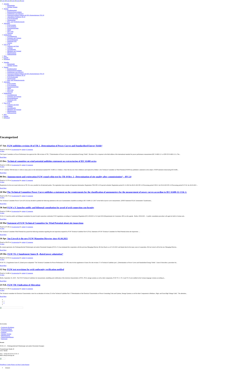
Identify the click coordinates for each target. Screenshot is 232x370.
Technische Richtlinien (7, 327)
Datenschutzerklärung (7, 337)
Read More (3, 157)
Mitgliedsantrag (5, 335)
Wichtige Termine (6, 334)
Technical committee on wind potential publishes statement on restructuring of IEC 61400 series (51, 161)
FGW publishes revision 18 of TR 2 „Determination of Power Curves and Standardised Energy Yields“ (54, 146)
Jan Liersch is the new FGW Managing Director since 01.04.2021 (37, 238)
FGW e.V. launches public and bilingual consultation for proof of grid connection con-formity (50, 207)
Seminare (3, 332)
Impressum (4, 339)
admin (23, 149)
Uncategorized (15, 149)
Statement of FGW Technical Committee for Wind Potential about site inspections (45, 223)
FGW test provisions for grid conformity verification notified (35, 269)
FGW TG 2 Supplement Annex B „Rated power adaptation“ (35, 254)
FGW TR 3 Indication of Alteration (23, 285)
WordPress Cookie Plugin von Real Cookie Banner (14, 364)
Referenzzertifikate (6, 329)
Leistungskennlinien (7, 330)
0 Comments (29, 149)
